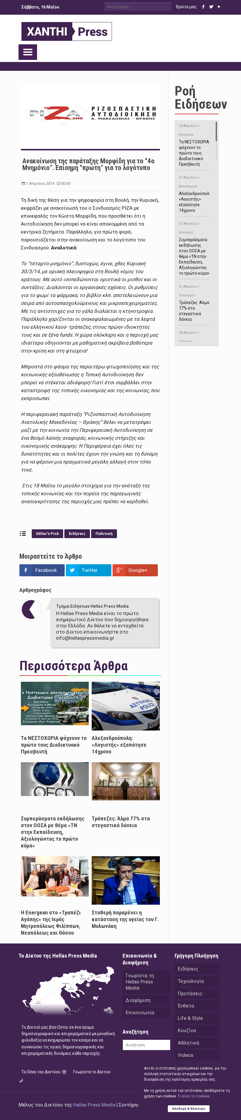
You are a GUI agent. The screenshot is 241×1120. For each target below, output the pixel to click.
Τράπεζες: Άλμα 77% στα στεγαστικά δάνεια (121, 822)
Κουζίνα (187, 1030)
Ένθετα (186, 1006)
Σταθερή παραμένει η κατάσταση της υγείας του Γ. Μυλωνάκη (125, 919)
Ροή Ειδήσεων (201, 97)
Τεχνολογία (191, 981)
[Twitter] (211, 6)
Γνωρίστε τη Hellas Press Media (140, 982)
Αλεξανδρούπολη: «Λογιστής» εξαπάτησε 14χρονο (119, 745)
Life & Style (190, 1018)
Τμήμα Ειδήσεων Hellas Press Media (92, 606)
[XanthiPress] (66, 30)
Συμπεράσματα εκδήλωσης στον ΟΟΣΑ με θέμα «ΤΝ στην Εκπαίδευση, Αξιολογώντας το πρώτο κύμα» (52, 832)
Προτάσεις (190, 993)
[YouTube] (219, 6)
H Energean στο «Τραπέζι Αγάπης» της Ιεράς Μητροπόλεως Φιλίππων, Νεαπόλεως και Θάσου (51, 922)
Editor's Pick (47, 533)
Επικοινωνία (140, 1012)
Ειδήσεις (77, 533)
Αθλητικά (188, 1043)
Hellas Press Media (94, 1105)
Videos (185, 1055)
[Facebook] (203, 6)
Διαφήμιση (138, 1000)
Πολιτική (104, 533)
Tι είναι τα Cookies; (194, 1096)
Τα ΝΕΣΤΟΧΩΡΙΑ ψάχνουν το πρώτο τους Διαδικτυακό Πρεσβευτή (54, 745)
